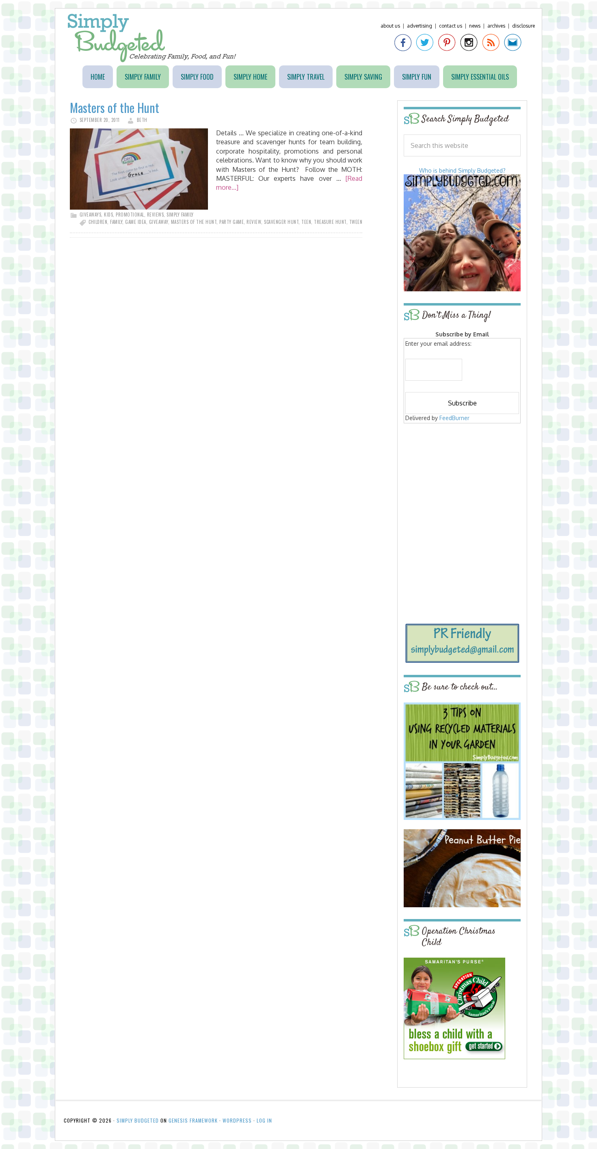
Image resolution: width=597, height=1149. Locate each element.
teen (306, 222)
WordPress (237, 1120)
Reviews (155, 214)
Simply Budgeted (152, 38)
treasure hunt (330, 222)
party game (231, 222)
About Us (390, 26)
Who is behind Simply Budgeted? (462, 170)
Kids (108, 214)
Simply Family (180, 214)
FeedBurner (454, 417)
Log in (264, 1120)
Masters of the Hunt (114, 107)
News (474, 26)
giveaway (158, 222)
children (98, 222)
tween (356, 222)
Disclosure (523, 26)
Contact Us (450, 26)
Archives (496, 26)
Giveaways (91, 214)
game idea (135, 222)
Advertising (419, 26)
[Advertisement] (462, 484)
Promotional (130, 214)
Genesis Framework (193, 1120)
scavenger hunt (281, 222)
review (254, 222)
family (116, 222)
